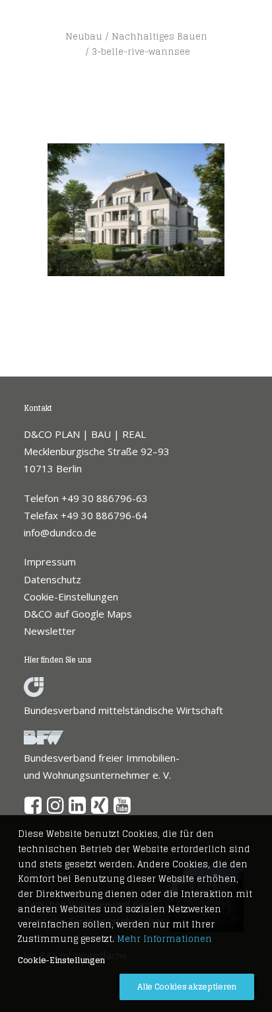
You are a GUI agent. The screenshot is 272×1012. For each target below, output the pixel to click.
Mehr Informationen (164, 939)
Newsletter (50, 630)
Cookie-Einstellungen (71, 596)
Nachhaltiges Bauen (159, 36)
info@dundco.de (60, 532)
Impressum (50, 561)
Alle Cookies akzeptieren (186, 987)
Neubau (83, 36)
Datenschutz (52, 579)
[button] (33, 809)
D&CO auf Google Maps (78, 613)
